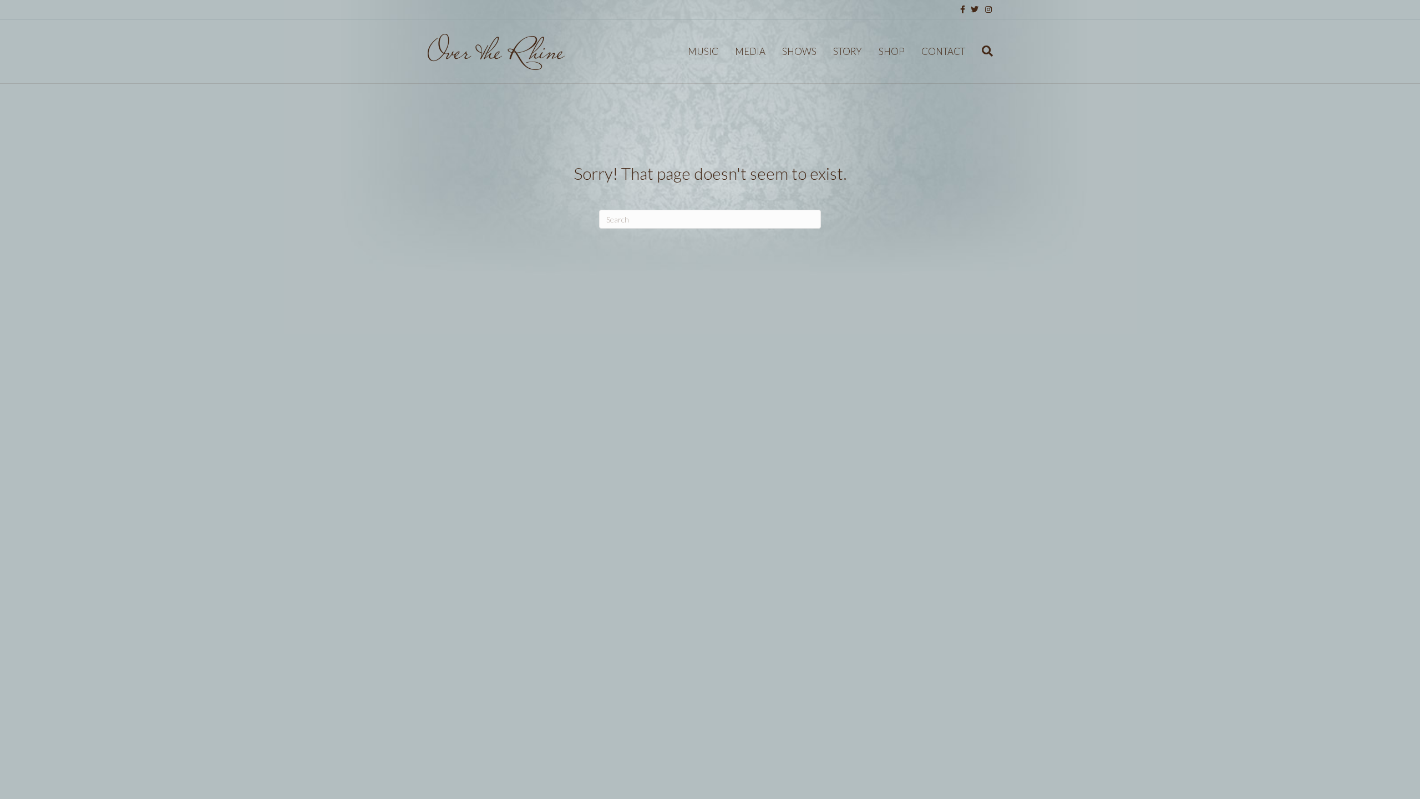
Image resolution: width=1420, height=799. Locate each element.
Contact (943, 51)
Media (750, 51)
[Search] (983, 51)
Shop (892, 51)
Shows (799, 51)
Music (703, 51)
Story (847, 51)
